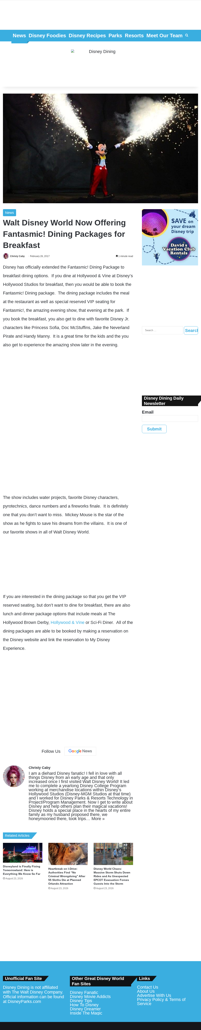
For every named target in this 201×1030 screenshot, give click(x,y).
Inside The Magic (86, 1013)
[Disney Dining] (100, 64)
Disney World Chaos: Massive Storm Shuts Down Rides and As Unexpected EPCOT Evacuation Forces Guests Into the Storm (112, 876)
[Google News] (80, 751)
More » (98, 818)
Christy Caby (17, 256)
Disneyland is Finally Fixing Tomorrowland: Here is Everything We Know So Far (21, 870)
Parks (115, 35)
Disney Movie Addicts (90, 996)
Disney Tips (81, 1000)
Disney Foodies (47, 35)
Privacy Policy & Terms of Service (161, 1001)
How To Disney (84, 1004)
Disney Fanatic (84, 992)
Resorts (134, 35)
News (19, 35)
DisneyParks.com (24, 1001)
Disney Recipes (87, 35)
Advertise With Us (154, 995)
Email (147, 412)
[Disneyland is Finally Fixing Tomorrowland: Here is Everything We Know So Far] (22, 852)
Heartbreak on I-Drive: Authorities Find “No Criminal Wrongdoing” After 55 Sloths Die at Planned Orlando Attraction (66, 876)
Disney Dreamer (85, 1008)
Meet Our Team (164, 35)
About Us (146, 991)
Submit (154, 429)
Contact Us (147, 987)
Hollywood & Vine (67, 622)
